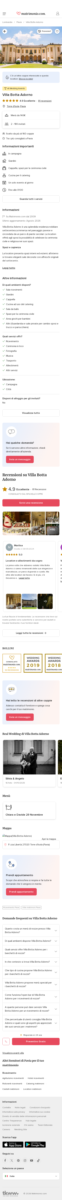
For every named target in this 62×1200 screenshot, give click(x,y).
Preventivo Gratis (36, 1041)
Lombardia (7, 22)
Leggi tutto (8, 267)
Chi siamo (29, 1125)
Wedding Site (20, 1129)
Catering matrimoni (35, 1083)
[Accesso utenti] (58, 13)
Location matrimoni (32, 1089)
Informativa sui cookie (39, 1112)
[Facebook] (5, 1160)
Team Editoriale (45, 1125)
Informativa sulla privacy (13, 1112)
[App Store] (12, 1147)
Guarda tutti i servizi (31, 199)
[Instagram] (25, 1160)
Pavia (19, 22)
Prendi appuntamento (21, 891)
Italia (12, 1176)
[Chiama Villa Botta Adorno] (6, 1041)
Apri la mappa (49, 839)
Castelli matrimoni (10, 1089)
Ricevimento (9, 1072)
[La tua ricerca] (4, 31)
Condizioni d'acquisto (40, 1107)
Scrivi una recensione (31, 502)
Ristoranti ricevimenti (12, 1083)
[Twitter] (11, 1160)
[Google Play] (35, 1147)
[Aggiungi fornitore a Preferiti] (57, 31)
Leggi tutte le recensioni (29, 633)
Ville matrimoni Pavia (31, 907)
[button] (31, 445)
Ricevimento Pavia (11, 907)
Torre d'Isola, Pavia (16, 106)
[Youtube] (31, 1160)
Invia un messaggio (20, 459)
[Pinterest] (18, 1160)
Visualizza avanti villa (13, 1053)
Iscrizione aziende (11, 1125)
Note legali (20, 1107)
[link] (29, 763)
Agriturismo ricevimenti (13, 1078)
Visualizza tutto (31, 413)
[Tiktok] (38, 1160)
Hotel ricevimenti (36, 1078)
